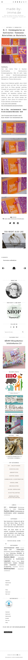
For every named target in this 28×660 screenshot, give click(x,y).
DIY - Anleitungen (14, 465)
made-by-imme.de (14, 10)
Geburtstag (14, 472)
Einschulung (14, 469)
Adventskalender (9, 548)
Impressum (7, 591)
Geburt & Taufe (10, 509)
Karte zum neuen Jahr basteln (14, 244)
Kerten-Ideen (21, 557)
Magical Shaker (16, 561)
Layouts (7, 561)
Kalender (21, 555)
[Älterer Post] (25, 268)
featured (13, 551)
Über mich (7, 594)
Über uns (7, 620)
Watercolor (21, 566)
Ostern (15, 563)
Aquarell (22, 547)
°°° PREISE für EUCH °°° (14, 393)
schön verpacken (14, 489)
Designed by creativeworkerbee (14, 657)
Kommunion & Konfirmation (17, 218)
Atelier (5, 549)
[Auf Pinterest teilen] (17, 223)
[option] (14, 241)
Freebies (17, 551)
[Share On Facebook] (14, 223)
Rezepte (21, 563)
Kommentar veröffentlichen (9, 260)
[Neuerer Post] (3, 268)
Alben (17, 548)
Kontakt (7, 584)
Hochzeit (16, 555)
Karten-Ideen (7, 218)
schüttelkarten (14, 492)
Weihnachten (14, 486)
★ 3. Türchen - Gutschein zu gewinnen (14, 414)
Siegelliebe (14, 482)
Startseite (7, 580)
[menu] (2, 2)
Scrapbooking (7, 566)
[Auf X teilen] (10, 223)
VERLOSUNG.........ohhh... (14, 435)
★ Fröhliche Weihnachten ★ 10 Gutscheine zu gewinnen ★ (14, 457)
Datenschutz (8, 582)
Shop (6, 589)
